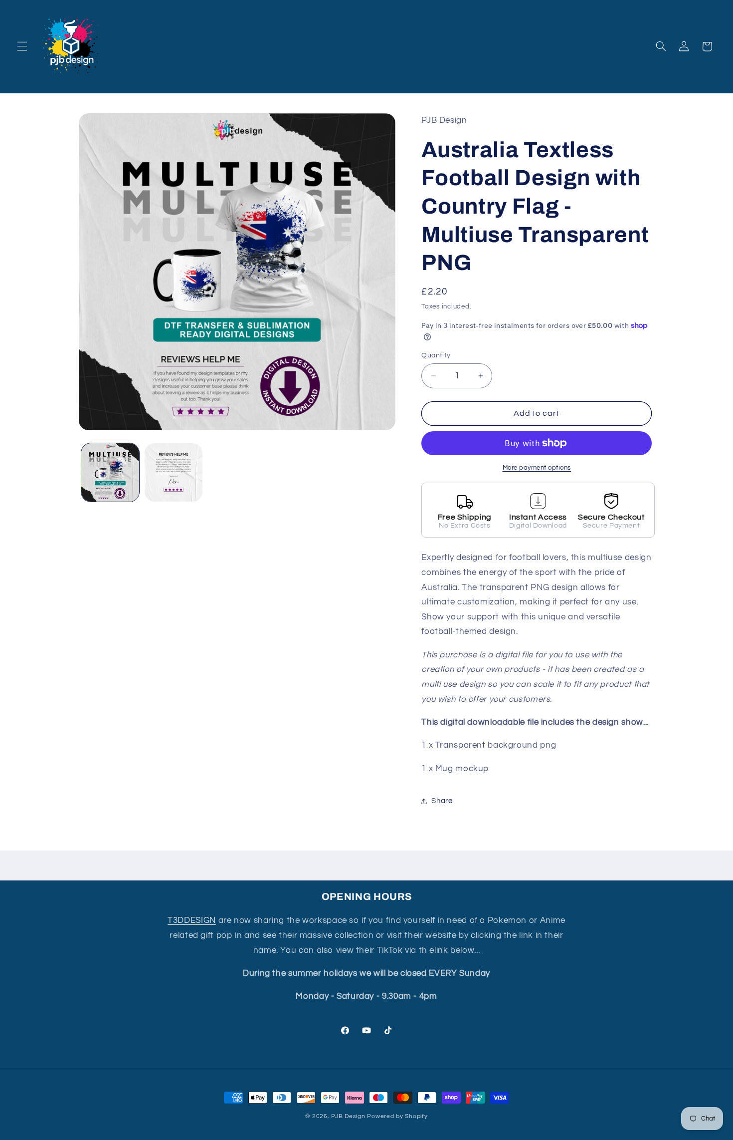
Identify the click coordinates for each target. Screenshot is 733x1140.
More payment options (537, 468)
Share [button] (441, 801)
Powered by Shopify (397, 1116)
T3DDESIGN (192, 920)
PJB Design (348, 1116)
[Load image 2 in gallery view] (174, 472)
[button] (21, 46)
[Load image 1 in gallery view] (110, 472)
